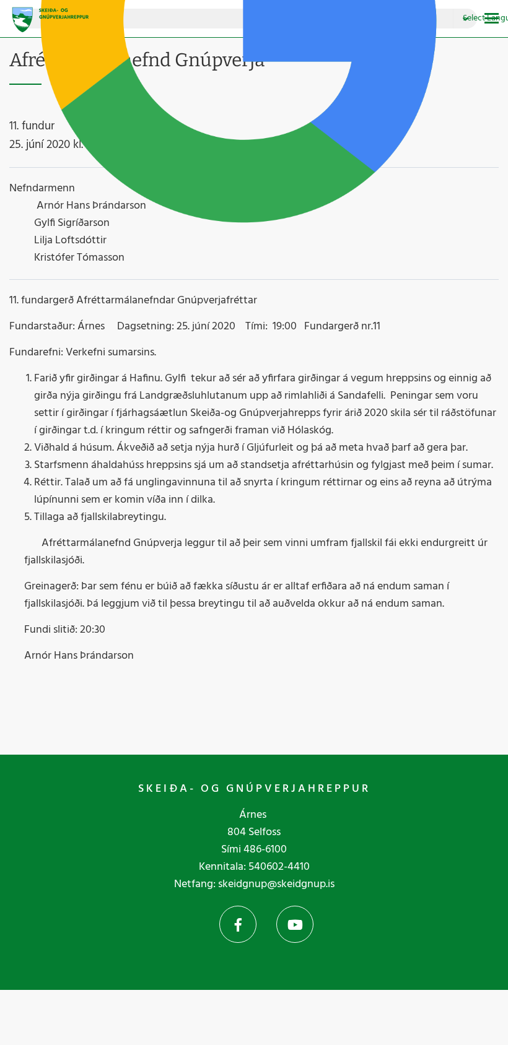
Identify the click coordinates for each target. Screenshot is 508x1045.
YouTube (294, 924)
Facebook (237, 924)
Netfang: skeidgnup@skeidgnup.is (254, 884)
